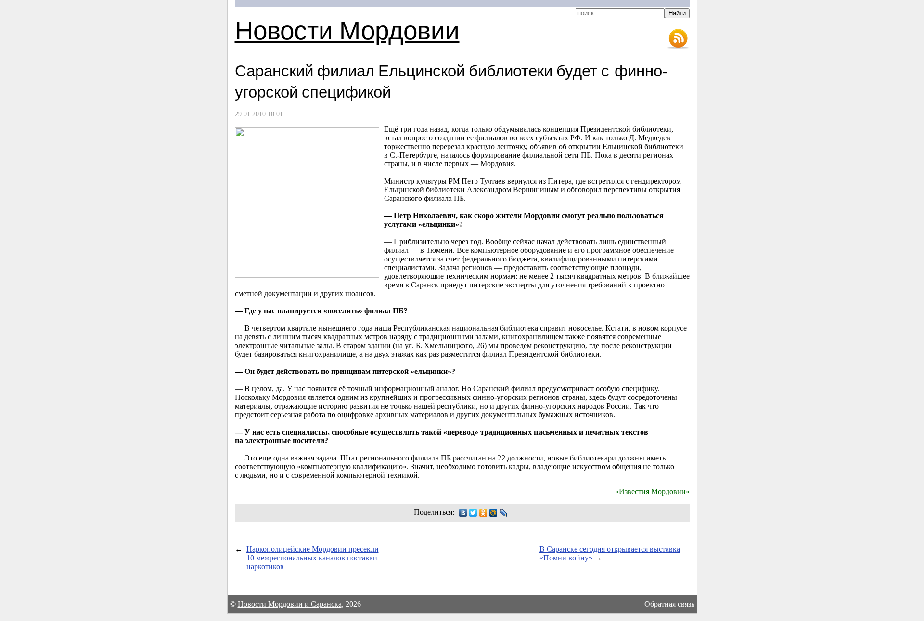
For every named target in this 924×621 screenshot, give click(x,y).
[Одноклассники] (483, 513)
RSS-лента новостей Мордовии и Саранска (678, 38)
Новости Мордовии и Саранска (290, 604)
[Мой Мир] (493, 513)
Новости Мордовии (347, 29)
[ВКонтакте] (463, 513)
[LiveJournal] (504, 513)
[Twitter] (473, 513)
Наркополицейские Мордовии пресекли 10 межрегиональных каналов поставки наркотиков (312, 558)
